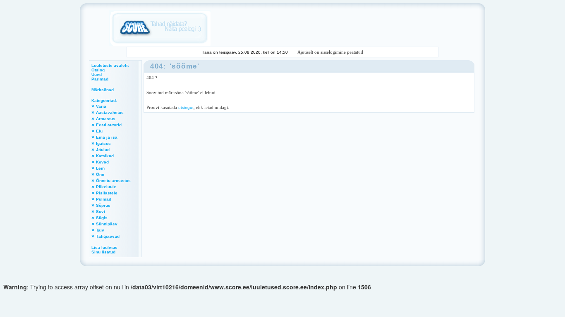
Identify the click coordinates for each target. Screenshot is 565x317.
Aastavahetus (110, 112)
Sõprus (103, 205)
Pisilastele (106, 193)
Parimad (99, 79)
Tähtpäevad (108, 236)
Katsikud (105, 156)
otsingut (186, 107)
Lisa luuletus (104, 247)
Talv (100, 230)
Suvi (100, 211)
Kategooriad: (104, 100)
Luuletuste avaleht (110, 65)
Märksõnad (102, 90)
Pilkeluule (106, 187)
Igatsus (103, 143)
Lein (100, 168)
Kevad (102, 162)
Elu (99, 131)
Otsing (98, 70)
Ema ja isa (106, 137)
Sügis (102, 217)
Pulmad (103, 199)
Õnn (100, 174)
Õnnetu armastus (113, 180)
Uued (96, 74)
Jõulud (103, 149)
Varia (101, 106)
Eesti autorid (109, 125)
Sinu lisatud (103, 252)
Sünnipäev (106, 224)
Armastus (105, 118)
